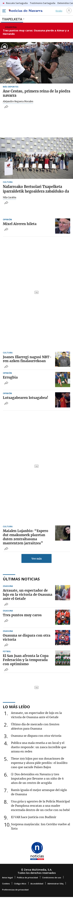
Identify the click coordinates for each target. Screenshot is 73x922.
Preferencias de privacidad (15, 889)
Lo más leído (16, 706)
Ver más (37, 558)
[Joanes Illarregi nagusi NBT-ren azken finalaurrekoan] (62, 359)
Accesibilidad (36, 883)
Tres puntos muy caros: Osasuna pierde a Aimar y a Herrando (36, 32)
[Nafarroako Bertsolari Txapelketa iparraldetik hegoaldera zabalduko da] (36, 158)
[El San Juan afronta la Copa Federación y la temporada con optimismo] (62, 658)
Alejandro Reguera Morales (18, 101)
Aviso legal (7, 877)
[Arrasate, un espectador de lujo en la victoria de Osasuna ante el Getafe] (62, 592)
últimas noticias (21, 578)
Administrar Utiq (55, 883)
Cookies (6, 883)
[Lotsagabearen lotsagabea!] (62, 399)
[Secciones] (4, 10)
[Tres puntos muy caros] (62, 617)
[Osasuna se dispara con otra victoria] (62, 637)
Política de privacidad (27, 877)
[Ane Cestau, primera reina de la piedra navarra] (36, 63)
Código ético (20, 883)
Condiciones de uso (51, 877)
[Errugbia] (62, 379)
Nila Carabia (9, 197)
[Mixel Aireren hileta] (62, 226)
